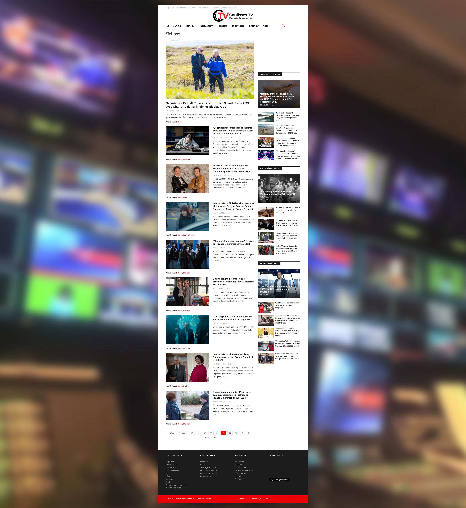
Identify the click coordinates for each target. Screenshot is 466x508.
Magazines (170, 7)
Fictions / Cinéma (172, 470)
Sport (168, 482)
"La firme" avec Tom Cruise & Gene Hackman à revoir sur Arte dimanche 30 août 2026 (287, 223)
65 (192, 433)
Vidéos (266, 26)
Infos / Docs (170, 467)
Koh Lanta (239, 464)
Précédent (183, 433)
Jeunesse (169, 479)
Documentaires (204, 7)
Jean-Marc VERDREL (205, 499)
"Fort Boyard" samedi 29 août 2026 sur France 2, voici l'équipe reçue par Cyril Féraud (287, 356)
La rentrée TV (205, 476)
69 (217, 433)
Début (172, 433)
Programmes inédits (174, 488)
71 (230, 433)
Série (168, 473)
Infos (194, 7)
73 (243, 433)
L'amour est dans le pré (244, 470)
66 (198, 433)
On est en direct (241, 467)
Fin (215, 437)
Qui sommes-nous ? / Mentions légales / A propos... (253, 499)
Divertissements (183, 7)
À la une (177, 26)
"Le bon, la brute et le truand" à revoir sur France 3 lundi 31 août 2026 (288, 210)
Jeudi (185, 197)
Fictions (215, 7)
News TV (190, 26)
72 (236, 433)
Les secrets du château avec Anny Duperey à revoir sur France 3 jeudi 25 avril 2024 (233, 357)
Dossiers (223, 26)
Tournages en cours (208, 467)
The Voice (239, 476)
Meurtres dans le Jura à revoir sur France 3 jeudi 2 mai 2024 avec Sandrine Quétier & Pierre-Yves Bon (231, 168)
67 (205, 433)
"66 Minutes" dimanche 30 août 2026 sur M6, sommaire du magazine (287, 305)
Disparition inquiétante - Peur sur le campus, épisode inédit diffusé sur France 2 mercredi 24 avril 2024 (232, 395)
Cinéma (224, 7)
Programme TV (206, 26)
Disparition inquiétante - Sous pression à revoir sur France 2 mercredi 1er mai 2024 (233, 282)
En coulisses (238, 26)
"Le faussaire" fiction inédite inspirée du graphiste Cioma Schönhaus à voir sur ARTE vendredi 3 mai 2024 (233, 131)
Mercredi (186, 273)
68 (211, 433)
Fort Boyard (239, 461)
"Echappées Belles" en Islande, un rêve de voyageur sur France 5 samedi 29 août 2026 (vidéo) (287, 343)
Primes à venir (188, 235)
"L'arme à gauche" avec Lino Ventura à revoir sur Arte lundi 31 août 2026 (277, 194)
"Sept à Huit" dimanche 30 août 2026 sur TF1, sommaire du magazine (276, 289)
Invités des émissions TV (210, 470)
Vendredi (186, 159)
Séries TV (232, 7)
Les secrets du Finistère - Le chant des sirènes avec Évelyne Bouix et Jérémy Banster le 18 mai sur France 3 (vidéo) (233, 206)
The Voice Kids (240, 479)
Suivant (206, 437)
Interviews (254, 26)
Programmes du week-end (176, 485)
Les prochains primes (208, 473)
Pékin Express (240, 473)
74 (249, 433)
